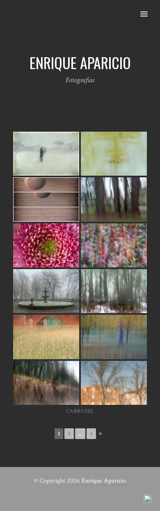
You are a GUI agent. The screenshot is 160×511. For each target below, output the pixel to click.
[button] (148, 8)
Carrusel (80, 411)
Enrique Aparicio (104, 480)
